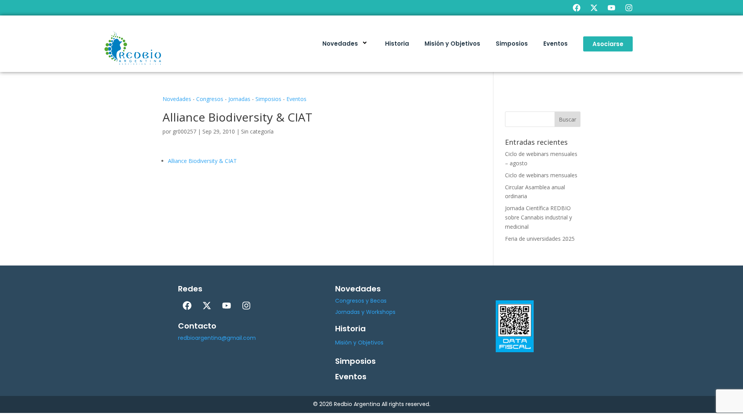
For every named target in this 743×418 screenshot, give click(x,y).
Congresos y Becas (361, 301)
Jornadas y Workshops (365, 312)
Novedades (340, 43)
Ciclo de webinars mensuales (541, 175)
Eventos (555, 43)
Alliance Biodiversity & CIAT (202, 160)
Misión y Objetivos (452, 43)
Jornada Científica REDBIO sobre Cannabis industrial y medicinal (538, 217)
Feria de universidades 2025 (540, 238)
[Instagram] (629, 7)
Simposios (512, 43)
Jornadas (239, 99)
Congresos (209, 99)
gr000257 (184, 131)
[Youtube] (611, 7)
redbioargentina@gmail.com (217, 338)
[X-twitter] (594, 7)
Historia (397, 43)
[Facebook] (576, 7)
